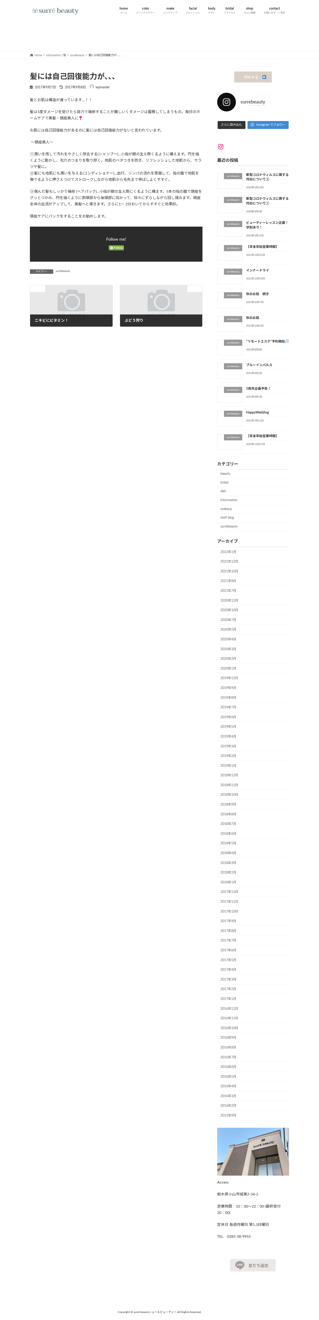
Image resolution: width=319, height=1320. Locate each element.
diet (223, 491)
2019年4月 (228, 736)
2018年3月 (228, 862)
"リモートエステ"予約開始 (265, 341)
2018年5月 (228, 843)
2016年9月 (228, 1037)
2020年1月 (228, 668)
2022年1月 (228, 551)
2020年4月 (228, 639)
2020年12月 (229, 600)
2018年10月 (229, 794)
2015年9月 (228, 1115)
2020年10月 (229, 610)
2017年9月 (228, 921)
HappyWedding (257, 412)
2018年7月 (228, 824)
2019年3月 (228, 746)
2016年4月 (228, 1086)
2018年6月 (228, 833)
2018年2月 (228, 872)
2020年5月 (228, 629)
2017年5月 (228, 960)
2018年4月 (228, 853)
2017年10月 (229, 911)
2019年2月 (228, 756)
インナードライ (257, 270)
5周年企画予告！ (258, 388)
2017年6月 (228, 950)
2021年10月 (229, 571)
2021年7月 (228, 590)
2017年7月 (228, 940)
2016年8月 (228, 1047)
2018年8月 (228, 814)
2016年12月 (229, 1008)
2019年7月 (228, 707)
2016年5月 (228, 1076)
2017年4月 (228, 969)
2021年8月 (228, 581)
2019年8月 (228, 697)
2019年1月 (228, 765)
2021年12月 (229, 561)
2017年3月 (228, 979)
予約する (251, 77)
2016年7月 (228, 1057)
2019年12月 (229, 678)
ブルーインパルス (259, 365)
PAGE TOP (307, 1276)
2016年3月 (228, 1096)
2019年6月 (228, 717)
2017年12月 (229, 892)
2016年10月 (229, 1028)
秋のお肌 (252, 317)
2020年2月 (228, 658)
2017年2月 (228, 989)
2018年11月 (229, 785)
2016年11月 (229, 1018)
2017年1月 (228, 998)
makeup (226, 508)
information (228, 500)
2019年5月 (228, 726)
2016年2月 (228, 1105)
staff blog (227, 517)
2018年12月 (229, 775)
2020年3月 (228, 649)
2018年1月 (228, 882)
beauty (225, 473)
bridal (224, 482)
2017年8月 (228, 930)
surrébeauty (63, 271)
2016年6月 (228, 1067)
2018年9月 (228, 804)
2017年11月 (229, 901)
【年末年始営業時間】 (262, 246)
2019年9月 (228, 687)
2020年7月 (228, 619)
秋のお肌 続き (257, 294)
